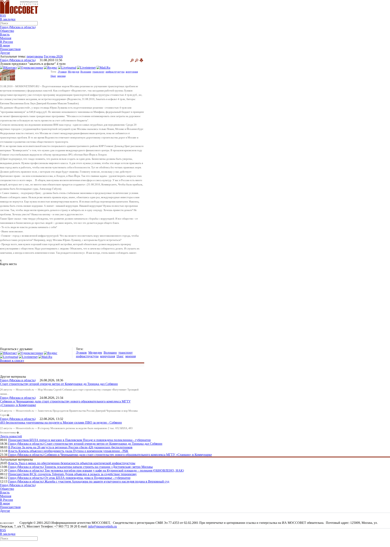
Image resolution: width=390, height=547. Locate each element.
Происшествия (10, 49)
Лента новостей (11, 436)
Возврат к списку (12, 360)
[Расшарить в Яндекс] (50, 67)
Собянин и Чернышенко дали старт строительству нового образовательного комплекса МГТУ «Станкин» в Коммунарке (128, 454)
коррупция (132, 71)
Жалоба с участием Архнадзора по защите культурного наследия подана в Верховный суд (106, 481)
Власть (5, 34)
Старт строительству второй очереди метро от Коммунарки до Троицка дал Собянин (59, 384)
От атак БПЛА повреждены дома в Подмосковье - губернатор (87, 478)
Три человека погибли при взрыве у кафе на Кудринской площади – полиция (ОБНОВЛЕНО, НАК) (114, 470)
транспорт (98, 71)
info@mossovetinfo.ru (102, 526)
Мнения (5, 38)
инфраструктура (115, 71)
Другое (5, 52)
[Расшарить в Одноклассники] (30, 67)
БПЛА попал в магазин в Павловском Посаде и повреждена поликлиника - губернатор (90, 440)
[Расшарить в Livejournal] (67, 67)
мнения (61, 75)
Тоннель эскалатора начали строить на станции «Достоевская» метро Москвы (98, 467)
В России (6, 41)
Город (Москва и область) (18, 27)
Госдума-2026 (53, 56)
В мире (5, 45)
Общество (7, 31)
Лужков (62, 71)
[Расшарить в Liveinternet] (86, 67)
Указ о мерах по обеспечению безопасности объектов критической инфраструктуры (76, 463)
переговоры (35, 56)
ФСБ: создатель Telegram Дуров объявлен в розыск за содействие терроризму (83, 474)
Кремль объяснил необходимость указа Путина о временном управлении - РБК (73, 451)
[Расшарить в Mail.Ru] (103, 67)
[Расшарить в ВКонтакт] (8, 67)
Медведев (73, 71)
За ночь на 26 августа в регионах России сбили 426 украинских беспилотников (77, 447)
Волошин (85, 71)
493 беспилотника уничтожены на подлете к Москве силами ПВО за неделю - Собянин (61, 422)
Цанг (53, 75)
